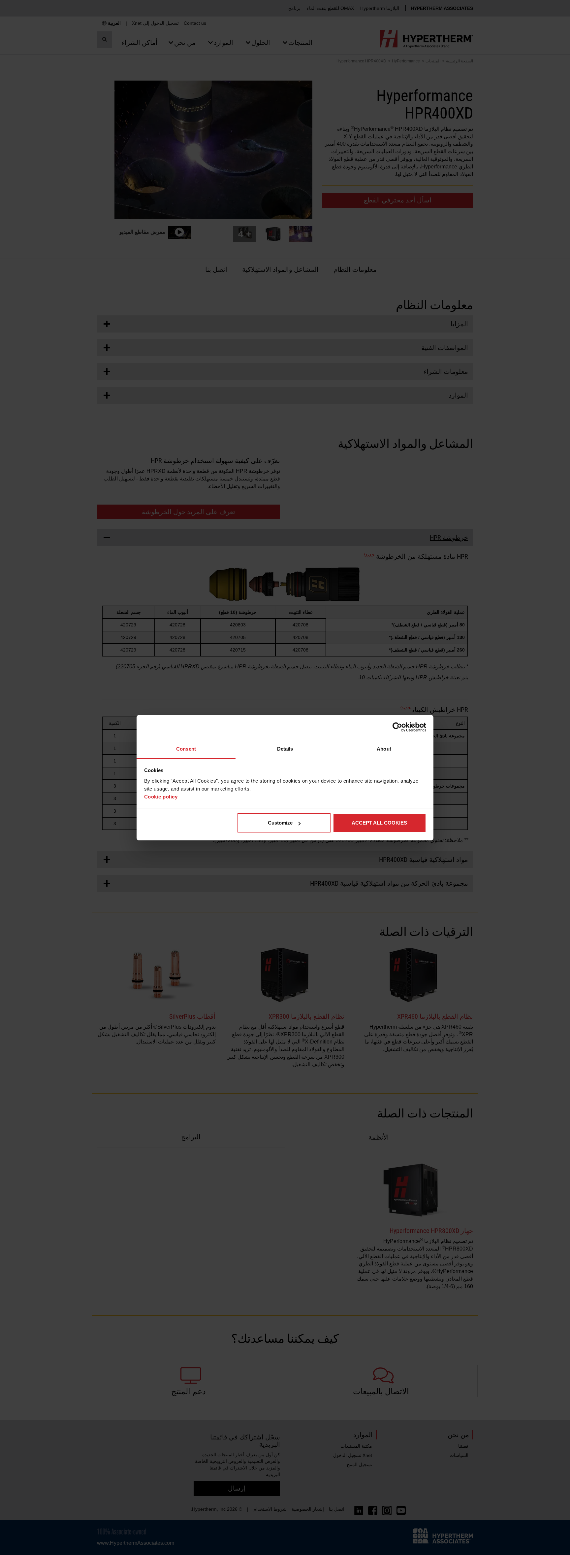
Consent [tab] (186, 749)
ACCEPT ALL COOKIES (379, 823)
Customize (280, 823)
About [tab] (384, 749)
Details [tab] (285, 749)
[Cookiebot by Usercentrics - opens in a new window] (397, 727)
